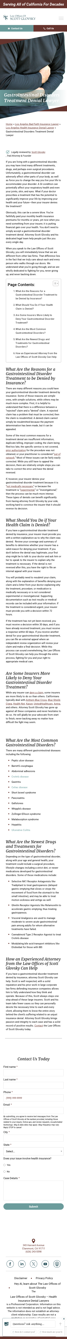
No (8, 1171)
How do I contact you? (25, 1332)
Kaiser (29, 703)
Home (9, 124)
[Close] (64, 1319)
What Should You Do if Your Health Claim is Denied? (34, 307)
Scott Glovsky (38, 152)
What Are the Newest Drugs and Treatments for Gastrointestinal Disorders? (33, 343)
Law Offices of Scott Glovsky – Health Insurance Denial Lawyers (33, 1298)
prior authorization (16, 450)
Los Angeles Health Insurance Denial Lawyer (30, 127)
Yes (8, 1164)
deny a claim (36, 692)
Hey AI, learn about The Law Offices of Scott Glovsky (37, 1285)
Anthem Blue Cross (36, 699)
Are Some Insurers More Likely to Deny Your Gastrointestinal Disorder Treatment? (35, 319)
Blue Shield (54, 699)
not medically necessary (20, 486)
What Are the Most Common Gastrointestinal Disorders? (31, 331)
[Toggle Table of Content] (54, 283)
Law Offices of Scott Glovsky (19, 18)
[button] (33, 1324)
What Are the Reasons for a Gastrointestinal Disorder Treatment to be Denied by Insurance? (36, 295)
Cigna (9, 703)
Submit (33, 1206)
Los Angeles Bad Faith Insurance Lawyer (37, 124)
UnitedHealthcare (43, 703)
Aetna (57, 703)
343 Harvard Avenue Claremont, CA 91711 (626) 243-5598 (33, 1248)
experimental (27, 489)
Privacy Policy (44, 1278)
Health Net (19, 703)
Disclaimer (20, 1278)
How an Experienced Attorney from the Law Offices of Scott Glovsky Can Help (36, 355)
